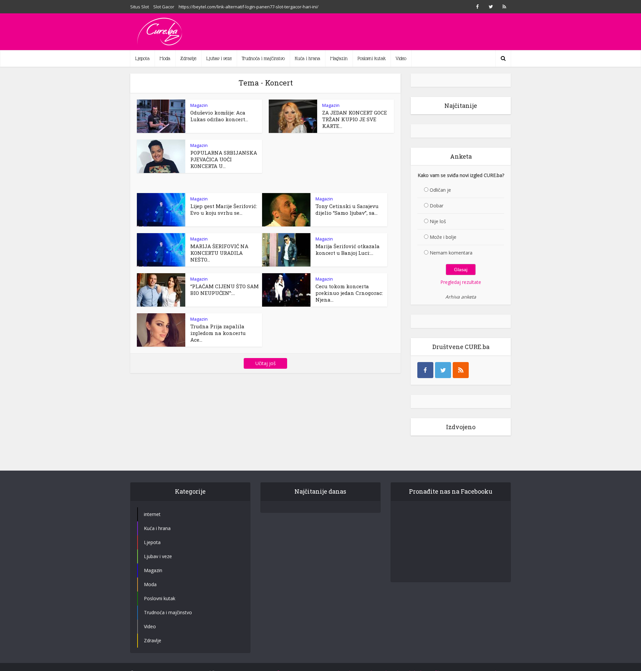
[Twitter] (443, 370)
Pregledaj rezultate (460, 282)
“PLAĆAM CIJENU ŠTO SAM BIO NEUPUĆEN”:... (224, 289)
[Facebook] (425, 370)
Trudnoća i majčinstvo (263, 58)
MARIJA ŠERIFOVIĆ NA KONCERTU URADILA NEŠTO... (219, 253)
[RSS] (461, 370)
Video (401, 58)
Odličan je (440, 190)
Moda (165, 58)
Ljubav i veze (219, 58)
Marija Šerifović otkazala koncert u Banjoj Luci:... (347, 249)
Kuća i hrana (307, 58)
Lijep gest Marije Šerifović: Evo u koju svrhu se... (223, 209)
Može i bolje (443, 237)
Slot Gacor (163, 7)
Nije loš (438, 221)
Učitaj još (265, 363)
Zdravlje (188, 58)
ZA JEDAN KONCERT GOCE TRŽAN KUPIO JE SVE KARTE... (354, 119)
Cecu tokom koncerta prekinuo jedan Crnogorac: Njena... (349, 293)
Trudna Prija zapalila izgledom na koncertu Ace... (218, 333)
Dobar (436, 205)
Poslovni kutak (372, 58)
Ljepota (142, 58)
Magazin (339, 58)
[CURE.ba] (160, 32)
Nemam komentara (451, 252)
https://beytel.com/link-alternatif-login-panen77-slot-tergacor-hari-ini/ (248, 7)
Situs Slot (139, 7)
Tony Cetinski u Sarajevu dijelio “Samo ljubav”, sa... (347, 209)
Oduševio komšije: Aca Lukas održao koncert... (219, 116)
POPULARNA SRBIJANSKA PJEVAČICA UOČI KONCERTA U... (223, 159)
